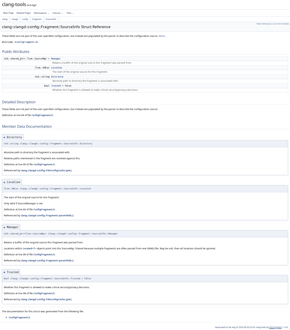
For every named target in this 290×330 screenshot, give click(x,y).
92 (24, 209)
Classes (57, 13)
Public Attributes (264, 24)
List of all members (281, 24)
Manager (56, 58)
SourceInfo (51, 19)
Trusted (56, 85)
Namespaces (40, 13)
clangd (15, 19)
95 (24, 164)
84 (22, 115)
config (25, 19)
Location (56, 67)
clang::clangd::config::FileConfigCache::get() (46, 170)
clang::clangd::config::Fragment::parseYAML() (47, 215)
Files (69, 13)
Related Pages (24, 13)
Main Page (8, 13)
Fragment (36, 19)
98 (24, 293)
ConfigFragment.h (26, 42)
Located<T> (29, 248)
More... (163, 36)
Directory (57, 76)
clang (4, 19)
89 (24, 254)
